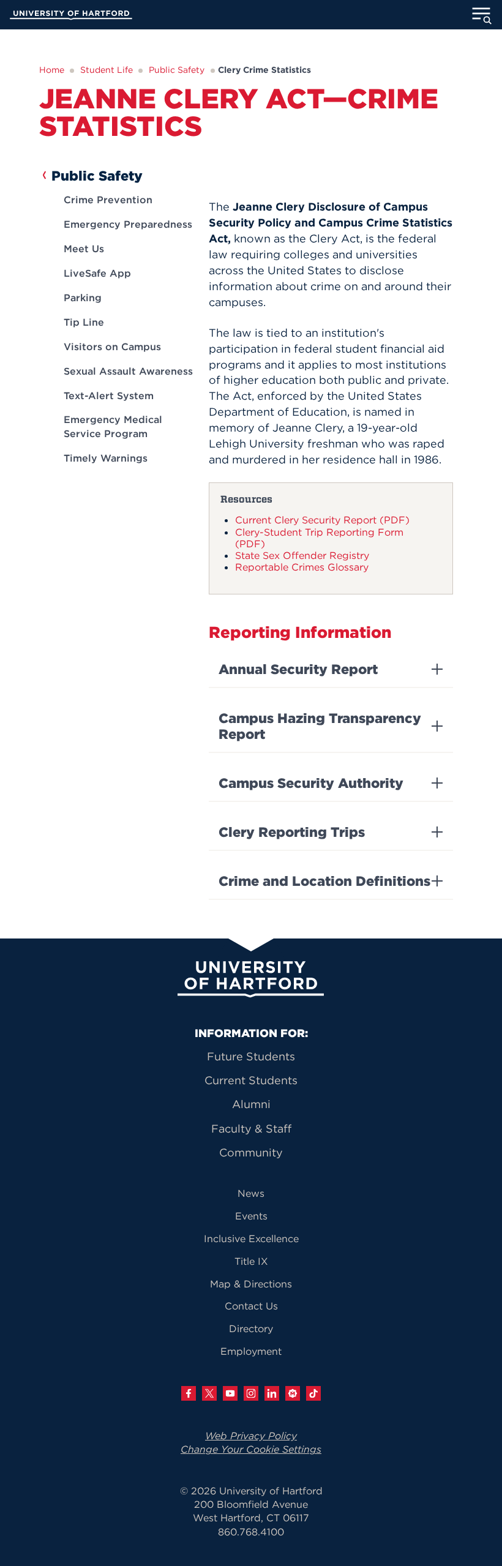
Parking (83, 297)
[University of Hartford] (71, 16)
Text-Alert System (109, 395)
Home (51, 69)
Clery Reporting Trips (292, 832)
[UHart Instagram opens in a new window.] (251, 1393)
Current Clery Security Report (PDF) (322, 520)
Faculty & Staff (251, 1129)
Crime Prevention (108, 199)
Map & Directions (251, 1284)
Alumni (251, 1104)
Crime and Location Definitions (324, 881)
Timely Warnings (106, 458)
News (251, 1193)
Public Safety (176, 69)
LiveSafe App (97, 273)
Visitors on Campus (112, 346)
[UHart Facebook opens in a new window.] (188, 1393)
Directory (251, 1328)
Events (251, 1216)
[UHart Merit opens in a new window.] (292, 1393)
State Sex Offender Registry (302, 555)
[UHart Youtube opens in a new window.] (230, 1393)
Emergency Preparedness (128, 224)
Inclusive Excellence (251, 1238)
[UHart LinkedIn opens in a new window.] (271, 1393)
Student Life (106, 69)
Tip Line (84, 322)
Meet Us (84, 248)
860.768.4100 (251, 1532)
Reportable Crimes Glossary (302, 567)
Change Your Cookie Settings (251, 1449)
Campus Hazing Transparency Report (320, 726)
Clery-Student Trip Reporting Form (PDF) (319, 538)
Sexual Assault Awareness (128, 371)
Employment (251, 1351)
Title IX (251, 1261)
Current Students (251, 1080)
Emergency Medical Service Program (113, 426)
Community (251, 1152)
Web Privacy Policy (251, 1435)
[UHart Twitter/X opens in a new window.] (209, 1393)
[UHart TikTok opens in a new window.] (313, 1393)
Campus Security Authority (311, 783)
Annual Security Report (298, 669)
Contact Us (251, 1306)
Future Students (251, 1056)
